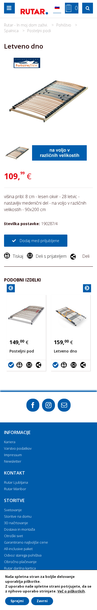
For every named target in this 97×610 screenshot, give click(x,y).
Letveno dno (65, 351)
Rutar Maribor (15, 488)
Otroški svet (13, 535)
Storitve (14, 500)
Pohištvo (64, 25)
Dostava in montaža (19, 529)
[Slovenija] (57, 8)
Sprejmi (17, 601)
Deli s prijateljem (51, 256)
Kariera (9, 441)
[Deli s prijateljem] (30, 364)
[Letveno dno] (70, 315)
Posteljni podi (39, 30)
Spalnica (12, 30)
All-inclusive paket (18, 548)
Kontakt (14, 473)
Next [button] (87, 288)
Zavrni (42, 601)
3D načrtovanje (16, 522)
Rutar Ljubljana (16, 482)
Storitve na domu (18, 516)
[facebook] (32, 405)
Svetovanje (13, 509)
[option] (26, 333)
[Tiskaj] (20, 364)
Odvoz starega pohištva (22, 555)
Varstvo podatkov (18, 448)
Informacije (17, 432)
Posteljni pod (21, 351)
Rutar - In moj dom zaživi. (26, 25)
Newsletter (12, 461)
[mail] (64, 405)
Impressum (13, 454)
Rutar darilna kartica (20, 568)
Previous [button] (11, 288)
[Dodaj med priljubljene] (11, 364)
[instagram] (48, 405)
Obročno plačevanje (20, 561)
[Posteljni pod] (26, 315)
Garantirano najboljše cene (26, 542)
